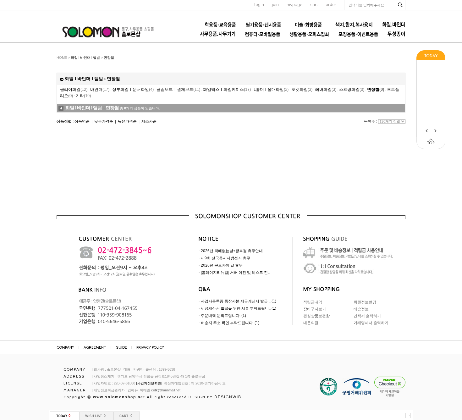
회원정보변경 (365, 302)
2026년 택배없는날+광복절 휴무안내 (232, 251)
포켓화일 (301, 89)
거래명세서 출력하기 (371, 323)
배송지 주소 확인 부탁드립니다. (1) (230, 323)
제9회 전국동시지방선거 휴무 (225, 258)
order (331, 5)
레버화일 (325, 89)
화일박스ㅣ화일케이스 (227, 89)
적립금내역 (312, 302)
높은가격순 (127, 121)
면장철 (109, 57)
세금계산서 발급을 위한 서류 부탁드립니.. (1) (238, 308)
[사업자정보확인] (149, 383)
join (275, 5)
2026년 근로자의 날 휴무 (222, 265)
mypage (294, 5)
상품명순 (82, 121)
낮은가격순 (103, 121)
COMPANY (65, 347)
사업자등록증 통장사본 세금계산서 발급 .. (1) (238, 301)
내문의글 (310, 323)
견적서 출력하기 (367, 316)
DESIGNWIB (227, 397)
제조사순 (149, 121)
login (259, 5)
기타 (83, 95)
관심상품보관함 (316, 316)
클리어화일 (73, 89)
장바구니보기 (314, 309)
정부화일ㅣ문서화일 (133, 89)
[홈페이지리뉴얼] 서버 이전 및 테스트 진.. (235, 272)
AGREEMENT (95, 347)
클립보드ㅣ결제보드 (178, 89)
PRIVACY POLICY (150, 347)
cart (314, 5)
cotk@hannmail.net (165, 390)
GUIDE (121, 347)
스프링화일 (351, 89)
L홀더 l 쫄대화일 (271, 89)
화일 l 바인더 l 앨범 (85, 57)
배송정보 (361, 309)
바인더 (99, 89)
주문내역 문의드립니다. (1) (223, 315)
